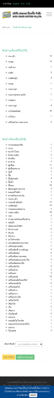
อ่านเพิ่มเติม (22, 395)
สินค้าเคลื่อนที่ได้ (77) (14, 50)
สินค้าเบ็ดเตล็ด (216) (14, 139)
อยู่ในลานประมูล (25, 357)
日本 (28, 4)
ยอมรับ (33, 395)
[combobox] (29, 344)
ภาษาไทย (7, 4)
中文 (23, 4)
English (16, 4)
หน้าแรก (6, 27)
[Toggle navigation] (48, 14)
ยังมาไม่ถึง (9, 357)
